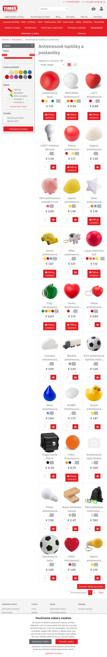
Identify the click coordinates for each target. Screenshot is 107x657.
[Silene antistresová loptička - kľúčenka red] (92, 311)
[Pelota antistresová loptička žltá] (73, 153)
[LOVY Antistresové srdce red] (90, 101)
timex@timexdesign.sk (95, 2)
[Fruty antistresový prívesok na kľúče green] (42, 311)
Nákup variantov (49, 116)
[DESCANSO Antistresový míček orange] (68, 101)
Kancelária (17, 39)
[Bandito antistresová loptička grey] (70, 364)
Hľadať (6, 45)
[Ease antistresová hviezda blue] (95, 206)
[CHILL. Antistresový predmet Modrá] (70, 463)
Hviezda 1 (18, 99)
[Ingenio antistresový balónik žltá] (70, 206)
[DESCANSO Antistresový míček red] (71, 101)
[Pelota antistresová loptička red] (66, 153)
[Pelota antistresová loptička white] (70, 153)
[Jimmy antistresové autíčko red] (47, 259)
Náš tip (17, 89)
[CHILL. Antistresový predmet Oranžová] (66, 463)
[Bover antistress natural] (70, 515)
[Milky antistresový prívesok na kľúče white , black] (70, 259)
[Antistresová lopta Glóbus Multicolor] (92, 463)
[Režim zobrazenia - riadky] (75, 64)
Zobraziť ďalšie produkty (91, 586)
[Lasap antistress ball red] (87, 259)
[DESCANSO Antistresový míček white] (65, 101)
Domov (5, 39)
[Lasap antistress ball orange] (90, 259)
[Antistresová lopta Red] (42, 101)
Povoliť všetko (67, 641)
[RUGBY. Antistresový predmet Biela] (70, 413)
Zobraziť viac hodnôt (18, 107)
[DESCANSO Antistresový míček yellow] (74, 101)
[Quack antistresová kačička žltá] (92, 413)
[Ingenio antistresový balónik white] (92, 153)
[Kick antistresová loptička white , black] (92, 364)
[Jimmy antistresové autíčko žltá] (44, 259)
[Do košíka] (53, 167)
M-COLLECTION (15, 118)
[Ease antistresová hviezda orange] (92, 206)
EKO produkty (20, 96)
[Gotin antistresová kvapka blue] (47, 413)
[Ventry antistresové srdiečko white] (71, 311)
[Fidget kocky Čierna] (47, 463)
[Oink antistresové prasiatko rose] (47, 206)
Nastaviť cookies (53, 653)
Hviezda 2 (18, 102)
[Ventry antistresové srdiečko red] (68, 311)
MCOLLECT (13, 121)
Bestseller (18, 93)
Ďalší (101, 592)
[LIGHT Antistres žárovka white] (47, 153)
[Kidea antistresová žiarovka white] (47, 515)
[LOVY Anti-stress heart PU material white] (93, 101)
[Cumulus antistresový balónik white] (47, 364)
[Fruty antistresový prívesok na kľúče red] (52, 311)
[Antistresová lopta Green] (52, 101)
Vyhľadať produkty (18, 129)
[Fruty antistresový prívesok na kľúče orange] (46, 311)
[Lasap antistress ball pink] (93, 259)
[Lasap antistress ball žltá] (97, 259)
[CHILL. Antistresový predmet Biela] (73, 463)
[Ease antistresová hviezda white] (88, 206)
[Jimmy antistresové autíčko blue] (51, 259)
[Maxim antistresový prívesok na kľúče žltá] (92, 565)
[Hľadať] (67, 8)
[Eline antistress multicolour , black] (92, 515)
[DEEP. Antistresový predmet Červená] (70, 565)
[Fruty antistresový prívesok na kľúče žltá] (49, 311)
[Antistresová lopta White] (49, 101)
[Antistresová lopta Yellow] (46, 101)
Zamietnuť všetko (40, 641)
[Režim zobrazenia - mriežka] (69, 64)
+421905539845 (72, 2)
